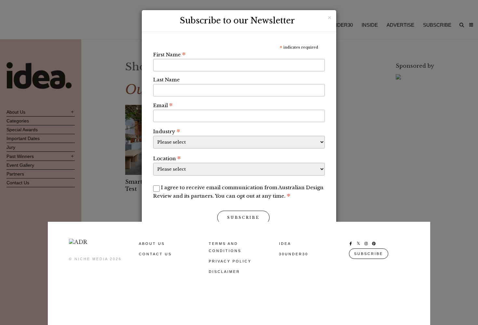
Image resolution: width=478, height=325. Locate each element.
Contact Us (155, 254)
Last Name (166, 80)
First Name (169, 54)
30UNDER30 (293, 254)
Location (167, 158)
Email (163, 105)
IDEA (285, 244)
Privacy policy (230, 261)
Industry (166, 131)
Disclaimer (224, 272)
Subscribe (243, 217)
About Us (152, 244)
